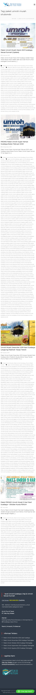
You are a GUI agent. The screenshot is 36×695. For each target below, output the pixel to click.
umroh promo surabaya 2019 (16, 459)
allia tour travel (16, 67)
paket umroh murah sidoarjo (24, 90)
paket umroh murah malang (13, 81)
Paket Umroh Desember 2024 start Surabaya (16, 638)
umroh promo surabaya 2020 (8, 296)
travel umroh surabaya (15, 269)
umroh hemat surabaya (10, 289)
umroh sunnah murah (11, 107)
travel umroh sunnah (22, 266)
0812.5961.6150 (13, 600)
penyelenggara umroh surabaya (9, 246)
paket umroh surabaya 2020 (17, 239)
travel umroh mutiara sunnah (12, 99)
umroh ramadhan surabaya (23, 296)
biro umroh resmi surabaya (12, 164)
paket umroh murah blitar (27, 71)
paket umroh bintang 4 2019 (19, 526)
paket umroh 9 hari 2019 (24, 523)
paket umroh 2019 (12, 523)
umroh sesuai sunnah (22, 104)
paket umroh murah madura (16, 79)
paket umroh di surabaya (15, 378)
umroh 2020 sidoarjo (9, 276)
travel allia (13, 97)
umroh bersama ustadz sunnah (22, 282)
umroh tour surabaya (11, 315)
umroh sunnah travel (23, 308)
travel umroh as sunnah (7, 259)
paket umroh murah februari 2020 (9, 183)
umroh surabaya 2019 (24, 466)
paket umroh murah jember (22, 74)
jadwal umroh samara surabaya (8, 371)
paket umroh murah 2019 (10, 532)
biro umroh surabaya (14, 370)
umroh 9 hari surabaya (24, 278)
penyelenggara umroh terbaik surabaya (20, 421)
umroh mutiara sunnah (11, 104)
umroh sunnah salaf (22, 107)
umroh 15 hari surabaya (23, 274)
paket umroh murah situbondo (23, 201)
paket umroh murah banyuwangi (15, 382)
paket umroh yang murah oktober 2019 (11, 568)
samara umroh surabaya (24, 424)
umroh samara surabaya (28, 297)
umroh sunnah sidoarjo (11, 109)
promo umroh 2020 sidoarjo (13, 248)
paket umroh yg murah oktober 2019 (13, 570)
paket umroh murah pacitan (27, 85)
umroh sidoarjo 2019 (23, 463)
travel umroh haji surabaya (7, 433)
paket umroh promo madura (23, 218)
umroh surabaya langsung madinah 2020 (16, 311)
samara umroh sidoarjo (21, 250)
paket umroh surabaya (29, 412)
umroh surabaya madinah (10, 470)
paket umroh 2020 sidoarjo (15, 171)
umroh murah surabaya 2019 (24, 457)
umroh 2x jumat (15, 278)
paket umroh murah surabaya (21, 203)
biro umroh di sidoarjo (21, 162)
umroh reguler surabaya (12, 461)
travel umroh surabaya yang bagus (12, 271)
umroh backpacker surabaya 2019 (9, 450)
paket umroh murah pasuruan (25, 86)
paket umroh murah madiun (17, 189)
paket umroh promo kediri (27, 215)
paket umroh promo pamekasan (13, 225)
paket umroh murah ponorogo (8, 88)
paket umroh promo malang (20, 220)
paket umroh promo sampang (15, 229)
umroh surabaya (14, 466)
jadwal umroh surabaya (12, 167)
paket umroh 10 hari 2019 (14, 519)
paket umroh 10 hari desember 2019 (15, 375)
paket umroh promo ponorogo (13, 227)
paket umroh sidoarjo (28, 236)
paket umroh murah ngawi (12, 85)
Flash (12, 692)
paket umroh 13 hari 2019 (14, 521)
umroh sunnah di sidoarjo (13, 304)
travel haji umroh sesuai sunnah (13, 255)
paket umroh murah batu (14, 71)
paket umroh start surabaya (8, 238)
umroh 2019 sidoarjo (6, 447)
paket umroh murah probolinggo (25, 88)
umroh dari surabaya (11, 285)
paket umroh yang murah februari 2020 (20, 243)
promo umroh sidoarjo (25, 248)
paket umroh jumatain (19, 176)
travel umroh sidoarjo (11, 266)
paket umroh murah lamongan (19, 187)
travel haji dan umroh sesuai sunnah (14, 253)
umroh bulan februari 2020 (15, 283)
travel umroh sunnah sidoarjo (13, 100)
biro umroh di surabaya (11, 368)
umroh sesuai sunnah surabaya (16, 301)
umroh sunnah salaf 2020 (17, 306)
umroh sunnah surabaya (24, 109)
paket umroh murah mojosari (14, 83)
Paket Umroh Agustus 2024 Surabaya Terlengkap (17, 648)
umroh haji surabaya (21, 287)
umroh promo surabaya (27, 294)
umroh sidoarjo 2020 (6, 303)
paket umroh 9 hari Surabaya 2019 (23, 525)
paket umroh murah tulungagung (20, 95)
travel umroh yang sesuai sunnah (14, 273)
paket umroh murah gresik (7, 74)
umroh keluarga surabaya (10, 290)
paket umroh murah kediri (20, 76)
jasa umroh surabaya (17, 373)
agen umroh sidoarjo (25, 159)
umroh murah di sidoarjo (7, 292)
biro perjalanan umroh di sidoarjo (18, 366)
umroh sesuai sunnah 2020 (19, 299)
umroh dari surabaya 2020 (23, 285)
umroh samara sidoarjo (15, 297)
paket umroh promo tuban (13, 234)
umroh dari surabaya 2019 (14, 452)
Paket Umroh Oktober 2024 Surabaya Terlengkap (17, 643)
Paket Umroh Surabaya (19, 65)
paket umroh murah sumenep (21, 92)
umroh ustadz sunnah (13, 111)
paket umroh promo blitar (13, 210)
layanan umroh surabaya (16, 169)
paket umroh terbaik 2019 (10, 565)
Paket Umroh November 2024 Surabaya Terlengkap (18, 640)
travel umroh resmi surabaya (22, 433)
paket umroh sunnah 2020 (22, 238)
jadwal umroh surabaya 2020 (25, 167)
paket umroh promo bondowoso (15, 211)
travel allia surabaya (22, 97)
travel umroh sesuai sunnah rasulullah (17, 436)
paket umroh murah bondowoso (26, 72)
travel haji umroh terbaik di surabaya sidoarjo (12, 257)
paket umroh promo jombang (12, 215)
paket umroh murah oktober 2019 (9, 549)
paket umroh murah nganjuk (13, 194)
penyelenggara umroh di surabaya (26, 245)
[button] (25, 691)
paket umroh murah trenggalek (21, 93)
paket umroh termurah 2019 (24, 565)
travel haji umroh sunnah (27, 255)
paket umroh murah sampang (8, 90)
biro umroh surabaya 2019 (26, 370)
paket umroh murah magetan (13, 190)
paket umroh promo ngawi (16, 224)
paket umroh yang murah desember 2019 (11, 417)
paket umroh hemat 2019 (15, 528)
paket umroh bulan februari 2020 (16, 173)
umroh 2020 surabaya (20, 276)
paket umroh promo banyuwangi (18, 208)
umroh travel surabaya (22, 315)
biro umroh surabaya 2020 (16, 166)
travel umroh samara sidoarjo (13, 262)
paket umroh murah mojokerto (13, 192)
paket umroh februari (11, 175)
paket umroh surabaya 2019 (8, 414)
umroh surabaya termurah (17, 313)
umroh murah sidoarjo (19, 292)
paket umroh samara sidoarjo (15, 236)
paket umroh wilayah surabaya (26, 415)
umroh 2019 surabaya (16, 447)
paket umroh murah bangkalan (16, 69)
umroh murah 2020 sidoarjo (24, 290)
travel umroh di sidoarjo (19, 259)
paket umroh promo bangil (18, 206)
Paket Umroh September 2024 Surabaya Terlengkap (18, 645)
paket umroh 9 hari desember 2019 (14, 377)
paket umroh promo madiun (8, 218)
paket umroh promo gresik (15, 213)
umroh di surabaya (11, 287)
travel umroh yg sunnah (11, 274)
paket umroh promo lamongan (8, 217)
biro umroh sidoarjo (25, 164)
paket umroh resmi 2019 (14, 563)
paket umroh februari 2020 (24, 175)
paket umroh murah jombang (23, 185)
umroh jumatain (21, 289)
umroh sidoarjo (28, 301)
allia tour (10, 67)
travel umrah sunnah (29, 257)
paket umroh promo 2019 (17, 561)
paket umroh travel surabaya (20, 241)
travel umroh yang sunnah (12, 102)
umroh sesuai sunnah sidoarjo (15, 106)
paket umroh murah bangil (13, 380)
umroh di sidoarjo (26, 452)
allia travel (23, 67)
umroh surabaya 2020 (11, 310)
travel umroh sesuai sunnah (13, 264)
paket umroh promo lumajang (24, 217)
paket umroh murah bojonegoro (9, 72)
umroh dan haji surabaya (24, 450)
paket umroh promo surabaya (13, 232)
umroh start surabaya (17, 303)
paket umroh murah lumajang (17, 78)
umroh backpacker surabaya (18, 280)
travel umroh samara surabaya (20, 435)
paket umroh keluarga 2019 (15, 530)
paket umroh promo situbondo (13, 231)
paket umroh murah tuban (21, 204)
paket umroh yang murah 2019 (24, 567)
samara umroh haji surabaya (8, 250)
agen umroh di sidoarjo (13, 159)
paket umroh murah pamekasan (9, 86)
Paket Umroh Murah (8, 65)
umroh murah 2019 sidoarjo (17, 456)
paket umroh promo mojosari (17, 222)
